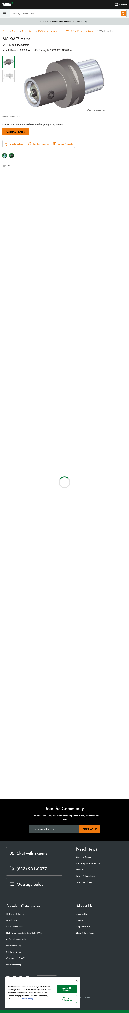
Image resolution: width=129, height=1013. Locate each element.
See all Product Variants (111, 343)
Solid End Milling (13, 951)
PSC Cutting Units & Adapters (50, 31)
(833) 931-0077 (32, 869)
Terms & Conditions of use (89, 385)
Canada (5, 31)
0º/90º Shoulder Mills (16, 939)
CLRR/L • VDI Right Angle (42, 521)
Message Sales (30, 884)
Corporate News (83, 926)
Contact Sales (15, 131)
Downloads (14, 179)
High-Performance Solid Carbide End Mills (24, 932)
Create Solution (61, 361)
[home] (6, 5)
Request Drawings (10, 410)
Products (15, 31)
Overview (13, 172)
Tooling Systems (28, 31)
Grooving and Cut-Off (15, 958)
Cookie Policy (27, 998)
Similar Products (65, 143)
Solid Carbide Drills (14, 926)
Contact (123, 4)
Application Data (16, 175)
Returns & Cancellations (86, 876)
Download (114, 385)
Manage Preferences (67, 998)
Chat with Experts (32, 853)
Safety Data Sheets (84, 882)
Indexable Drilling (13, 964)
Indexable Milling (13, 945)
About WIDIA (82, 914)
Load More (64, 747)
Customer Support (83, 857)
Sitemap (87, 997)
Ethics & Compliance (85, 932)
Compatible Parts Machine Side (24, 183)
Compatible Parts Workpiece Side (25, 187)
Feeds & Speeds (41, 143)
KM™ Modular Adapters (85, 31)
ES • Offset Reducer (38, 576)
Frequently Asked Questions (88, 863)
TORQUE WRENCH (38, 784)
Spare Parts (14, 191)
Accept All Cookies (66, 989)
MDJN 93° (33, 729)
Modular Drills (12, 920)
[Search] (123, 13)
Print (8, 165)
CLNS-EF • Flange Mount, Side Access (48, 540)
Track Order (81, 869)
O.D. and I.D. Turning (15, 914)
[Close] (77, 981)
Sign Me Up (90, 829)
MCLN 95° (33, 691)
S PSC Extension (36, 464)
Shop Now (85, 22)
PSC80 (69, 31)
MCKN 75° (33, 614)
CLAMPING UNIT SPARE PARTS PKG (47, 768)
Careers (79, 920)
